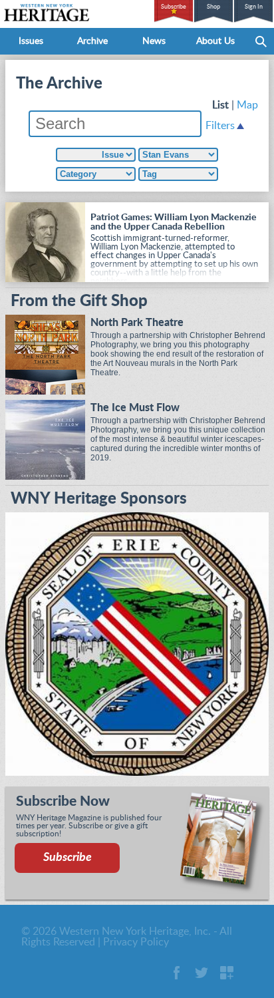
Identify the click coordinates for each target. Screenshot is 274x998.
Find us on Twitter (201, 972)
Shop (213, 7)
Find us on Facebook (176, 972)
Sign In (254, 7)
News (154, 41)
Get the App (226, 972)
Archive (92, 41)
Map (247, 105)
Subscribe (173, 7)
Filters (220, 125)
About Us (215, 41)
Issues (31, 41)
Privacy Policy (136, 942)
